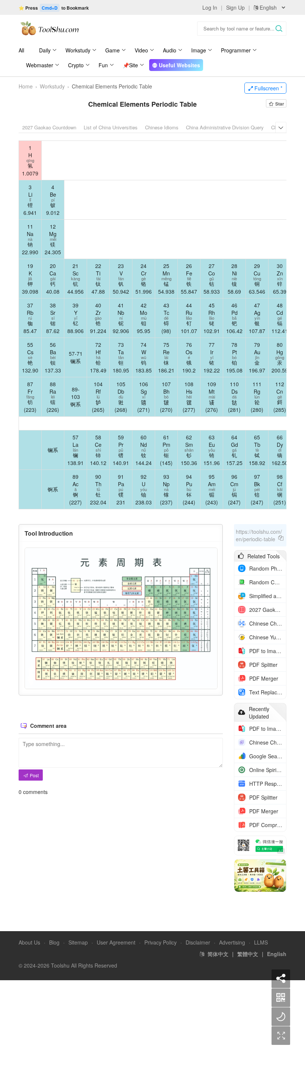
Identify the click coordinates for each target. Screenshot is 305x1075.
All (21, 50)
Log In (209, 7)
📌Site (130, 65)
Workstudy (77, 50)
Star (279, 103)
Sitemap (78, 942)
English (276, 954)
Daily (45, 50)
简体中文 (218, 954)
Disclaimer (198, 942)
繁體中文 (247, 954)
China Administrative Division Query (225, 127)
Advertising (232, 942)
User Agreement (116, 942)
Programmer (236, 50)
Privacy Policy (160, 942)
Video (141, 50)
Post (34, 775)
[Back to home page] (49, 28)
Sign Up (235, 7)
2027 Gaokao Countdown (49, 127)
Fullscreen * (267, 88)
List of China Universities (111, 127)
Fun (103, 65)
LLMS (261, 942)
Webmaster (39, 65)
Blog (54, 942)
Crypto (76, 65)
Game (112, 50)
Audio (169, 50)
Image (198, 50)
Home (26, 86)
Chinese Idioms (162, 127)
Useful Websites (178, 65)
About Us (29, 942)
